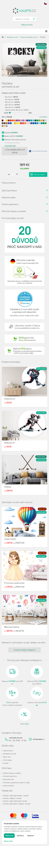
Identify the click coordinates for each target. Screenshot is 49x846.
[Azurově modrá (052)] (29, 120)
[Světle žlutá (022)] (17, 123)
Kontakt (6, 763)
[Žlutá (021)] (7, 120)
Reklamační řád (8, 779)
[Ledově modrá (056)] (33, 120)
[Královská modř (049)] (31, 123)
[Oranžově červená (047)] (23, 123)
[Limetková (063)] (39, 120)
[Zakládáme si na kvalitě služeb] (24, 304)
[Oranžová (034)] (13, 120)
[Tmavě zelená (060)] (35, 120)
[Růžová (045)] (25, 120)
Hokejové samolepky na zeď (29, 37)
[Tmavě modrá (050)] (27, 120)
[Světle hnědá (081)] (2, 126)
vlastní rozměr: (10, 110)
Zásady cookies (8, 841)
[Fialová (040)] (17, 120)
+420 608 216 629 (15, 738)
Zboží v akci (7, 757)
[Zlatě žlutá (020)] (41, 120)
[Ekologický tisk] (24, 339)
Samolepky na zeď (12, 37)
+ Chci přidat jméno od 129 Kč (15, 151)
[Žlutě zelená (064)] (45, 123)
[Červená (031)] (21, 123)
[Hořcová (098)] (11, 123)
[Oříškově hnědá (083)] (7, 123)
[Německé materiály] (24, 271)
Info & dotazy (7, 760)
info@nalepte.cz (38, 739)
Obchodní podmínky (10, 776)
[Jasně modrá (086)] (9, 123)
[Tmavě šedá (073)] (2, 123)
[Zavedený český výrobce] (24, 238)
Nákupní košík (27, 25)
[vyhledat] (34, 19)
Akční (24, 724)
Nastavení (30, 835)
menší (6, 112)
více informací (10, 145)
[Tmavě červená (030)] (9, 120)
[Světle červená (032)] (11, 120)
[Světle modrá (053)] (37, 123)
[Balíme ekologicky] (24, 350)
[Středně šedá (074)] (7, 126)
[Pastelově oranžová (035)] (25, 123)
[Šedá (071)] (43, 120)
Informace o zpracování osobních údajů (16, 782)
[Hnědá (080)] (4, 123)
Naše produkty (8, 751)
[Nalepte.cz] (24, 10)
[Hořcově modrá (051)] (35, 123)
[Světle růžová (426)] (27, 123)
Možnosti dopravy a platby (12, 773)
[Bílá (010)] (4, 120)
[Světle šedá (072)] (45, 120)
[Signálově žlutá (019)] (15, 123)
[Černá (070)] (2, 120)
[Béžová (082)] (4, 126)
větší (30, 112)
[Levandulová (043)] (23, 120)
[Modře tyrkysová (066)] (41, 123)
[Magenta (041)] (19, 120)
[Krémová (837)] (13, 123)
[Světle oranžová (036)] (15, 120)
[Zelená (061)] (43, 123)
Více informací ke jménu (39, 151)
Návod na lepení (8, 786)
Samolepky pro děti (9, 754)
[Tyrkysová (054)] (31, 120)
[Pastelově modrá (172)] (39, 123)
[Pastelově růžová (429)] (29, 123)
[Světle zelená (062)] (37, 120)
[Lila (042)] (21, 120)
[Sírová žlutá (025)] (19, 123)
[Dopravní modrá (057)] (33, 123)
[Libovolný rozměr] (24, 327)
